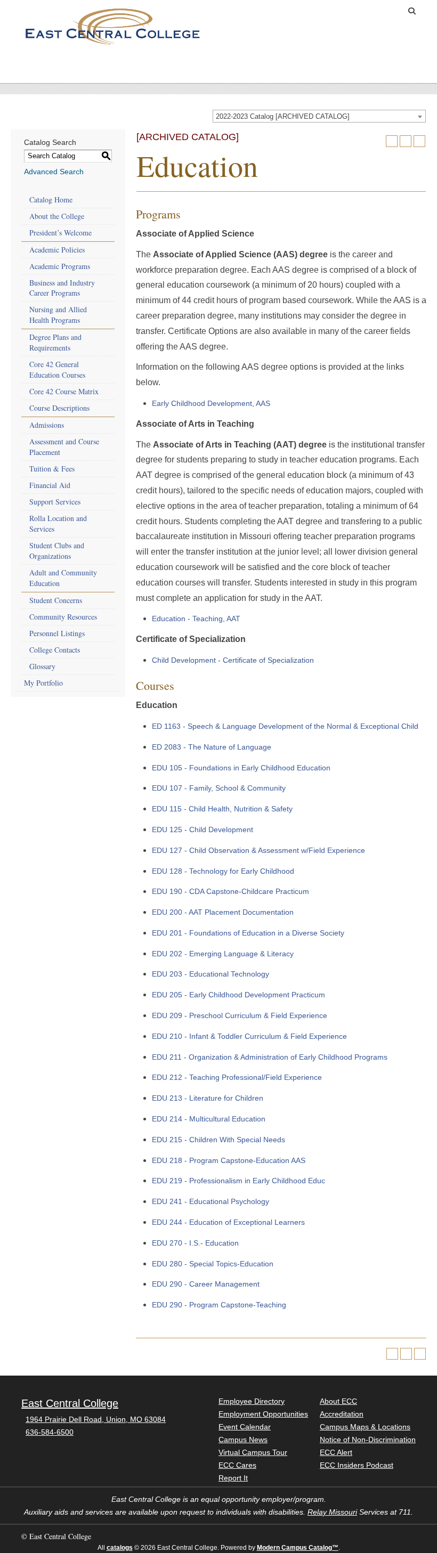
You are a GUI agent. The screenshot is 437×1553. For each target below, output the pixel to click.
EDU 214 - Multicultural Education (208, 1119)
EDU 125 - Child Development (202, 829)
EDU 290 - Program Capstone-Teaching (219, 1304)
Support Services (54, 502)
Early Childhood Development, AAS (211, 403)
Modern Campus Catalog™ (297, 1547)
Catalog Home (50, 199)
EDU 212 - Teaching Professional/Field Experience (237, 1077)
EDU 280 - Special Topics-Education (212, 1263)
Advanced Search (54, 171)
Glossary (42, 666)
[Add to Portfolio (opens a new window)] (392, 141)
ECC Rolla (401, 63)
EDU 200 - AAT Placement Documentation (223, 912)
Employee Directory (251, 1401)
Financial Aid (49, 485)
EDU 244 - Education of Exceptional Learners (228, 1222)
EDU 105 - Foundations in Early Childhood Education (241, 767)
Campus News (243, 1439)
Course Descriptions (59, 408)
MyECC (384, 11)
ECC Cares (237, 1465)
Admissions (29, 63)
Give (348, 11)
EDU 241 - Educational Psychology (210, 1201)
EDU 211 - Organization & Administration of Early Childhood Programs (269, 1057)
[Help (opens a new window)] (419, 141)
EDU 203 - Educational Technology (210, 974)
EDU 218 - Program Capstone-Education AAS (228, 1160)
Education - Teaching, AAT (196, 618)
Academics (90, 63)
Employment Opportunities (263, 1414)
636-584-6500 (50, 1432)
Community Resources (63, 617)
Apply (314, 11)
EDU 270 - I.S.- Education (195, 1243)
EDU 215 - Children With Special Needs (218, 1139)
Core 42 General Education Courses (57, 369)
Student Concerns (55, 600)
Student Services (148, 68)
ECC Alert (336, 1452)
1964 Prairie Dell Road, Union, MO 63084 (96, 1419)
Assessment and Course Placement (64, 446)
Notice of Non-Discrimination (368, 1439)
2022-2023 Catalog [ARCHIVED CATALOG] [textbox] (283, 116)
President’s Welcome (60, 232)
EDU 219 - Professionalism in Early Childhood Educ (238, 1180)
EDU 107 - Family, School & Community (219, 788)
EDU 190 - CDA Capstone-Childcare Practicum (230, 891)
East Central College (69, 1403)
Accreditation (341, 1414)
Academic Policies (57, 250)
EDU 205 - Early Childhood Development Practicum (238, 994)
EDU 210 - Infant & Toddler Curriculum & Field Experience (249, 1036)
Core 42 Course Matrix (64, 391)
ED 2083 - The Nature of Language (211, 747)
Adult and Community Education (63, 577)
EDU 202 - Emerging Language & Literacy (223, 953)
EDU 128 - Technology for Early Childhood (223, 871)
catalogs (120, 1547)
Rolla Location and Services (58, 523)
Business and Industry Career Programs (62, 288)
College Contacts (54, 650)
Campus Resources (215, 68)
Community (278, 63)
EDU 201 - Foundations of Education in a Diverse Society (248, 933)
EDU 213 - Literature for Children (207, 1098)
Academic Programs (59, 266)
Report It (233, 1478)
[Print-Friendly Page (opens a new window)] (405, 141)
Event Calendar (244, 1426)
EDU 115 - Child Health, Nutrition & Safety (222, 808)
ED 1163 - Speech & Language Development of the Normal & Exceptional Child (285, 726)
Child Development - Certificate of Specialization (233, 660)
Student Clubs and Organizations (56, 550)
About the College (56, 216)
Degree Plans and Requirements (55, 342)
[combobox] (319, 116)
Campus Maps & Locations (365, 1426)
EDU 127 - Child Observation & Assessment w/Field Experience (258, 850)
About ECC (340, 63)
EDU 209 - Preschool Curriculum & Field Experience (239, 1015)
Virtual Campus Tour (252, 1452)
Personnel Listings (57, 633)
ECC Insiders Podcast (356, 1465)
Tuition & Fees (52, 469)
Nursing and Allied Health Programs (58, 314)
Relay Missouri (332, 1512)
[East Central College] (112, 26)
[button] (412, 11)
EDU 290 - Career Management (206, 1284)
